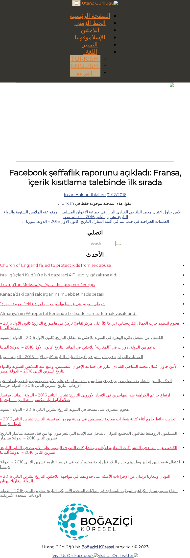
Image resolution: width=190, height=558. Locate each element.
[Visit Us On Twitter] (118, 555)
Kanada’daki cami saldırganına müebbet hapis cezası (52, 294)
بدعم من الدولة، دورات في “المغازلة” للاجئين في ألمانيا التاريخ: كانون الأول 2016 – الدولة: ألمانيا (77, 347)
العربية (85, 73)
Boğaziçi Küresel (98, 547)
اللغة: (90, 51)
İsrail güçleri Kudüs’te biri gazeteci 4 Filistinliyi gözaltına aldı (59, 275)
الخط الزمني (90, 22)
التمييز (90, 44)
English (85, 65)
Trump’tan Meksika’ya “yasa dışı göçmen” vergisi (47, 284)
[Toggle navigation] (76, 3)
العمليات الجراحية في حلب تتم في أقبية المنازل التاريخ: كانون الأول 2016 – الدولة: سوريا (71, 356)
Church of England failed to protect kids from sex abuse (55, 265)
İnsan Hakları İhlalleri (85, 194)
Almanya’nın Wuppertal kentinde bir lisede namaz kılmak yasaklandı (68, 313)
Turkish (85, 58)
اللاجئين (90, 30)
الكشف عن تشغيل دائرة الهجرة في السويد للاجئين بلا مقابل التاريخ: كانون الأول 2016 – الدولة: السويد (81, 337)
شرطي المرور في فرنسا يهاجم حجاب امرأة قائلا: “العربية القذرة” (52, 304)
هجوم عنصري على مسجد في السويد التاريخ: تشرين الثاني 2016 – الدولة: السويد (64, 409)
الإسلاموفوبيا (90, 37)
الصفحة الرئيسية (90, 15)
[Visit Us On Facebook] (75, 555)
